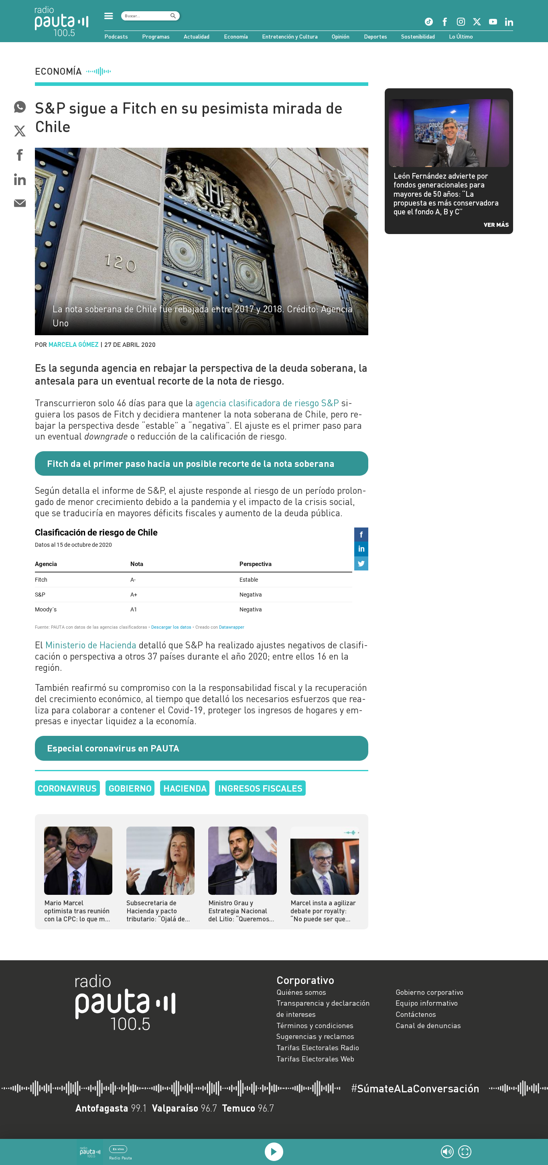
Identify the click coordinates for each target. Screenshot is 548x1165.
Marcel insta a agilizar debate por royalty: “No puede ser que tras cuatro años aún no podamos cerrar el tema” (323, 911)
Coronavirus (67, 788)
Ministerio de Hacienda (90, 644)
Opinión (340, 36)
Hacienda (185, 788)
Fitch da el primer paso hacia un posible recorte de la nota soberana (191, 463)
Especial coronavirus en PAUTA (113, 748)
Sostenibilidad (418, 36)
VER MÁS (496, 224)
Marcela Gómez (74, 344)
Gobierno (130, 788)
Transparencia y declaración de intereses (323, 1008)
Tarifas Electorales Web (315, 1058)
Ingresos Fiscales (260, 788)
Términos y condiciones (314, 1025)
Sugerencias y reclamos (315, 1036)
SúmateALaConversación (415, 1088)
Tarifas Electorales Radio (317, 1047)
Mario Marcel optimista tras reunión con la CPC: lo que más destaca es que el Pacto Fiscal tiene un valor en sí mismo (78, 911)
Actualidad (196, 36)
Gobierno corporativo (429, 992)
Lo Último (461, 36)
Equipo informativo (427, 1002)
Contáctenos (416, 1014)
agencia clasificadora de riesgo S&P (267, 402)
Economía (236, 36)
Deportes (375, 36)
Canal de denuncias (428, 1025)
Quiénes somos (301, 992)
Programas (156, 36)
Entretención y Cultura (290, 36)
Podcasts (116, 36)
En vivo (118, 1149)
